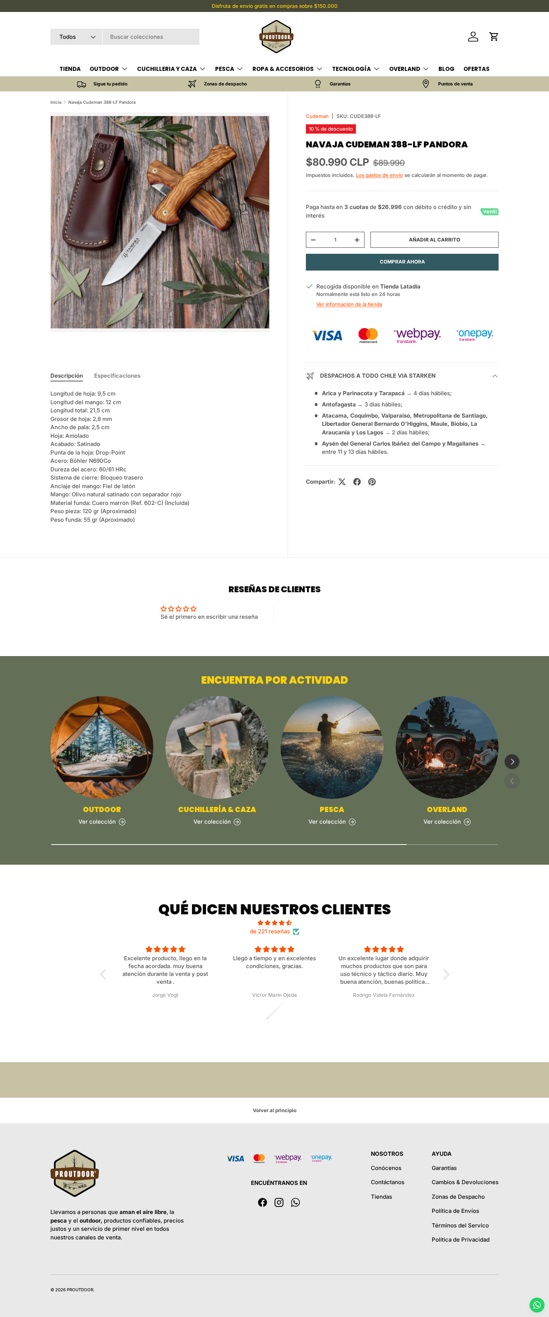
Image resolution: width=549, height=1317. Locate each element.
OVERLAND (404, 69)
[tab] (66, 376)
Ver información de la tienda (349, 305)
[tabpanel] (160, 457)
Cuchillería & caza (217, 810)
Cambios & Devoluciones (465, 1182)
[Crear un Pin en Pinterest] (372, 481)
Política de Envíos (455, 1210)
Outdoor (102, 810)
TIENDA (70, 69)
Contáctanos (387, 1182)
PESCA (224, 69)
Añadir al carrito (434, 240)
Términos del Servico (460, 1225)
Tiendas (381, 1196)
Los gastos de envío (379, 175)
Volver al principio (275, 1110)
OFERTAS (476, 69)
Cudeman (317, 116)
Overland (447, 810)
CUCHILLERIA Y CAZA (167, 69)
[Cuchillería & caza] (217, 747)
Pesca (332, 810)
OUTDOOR (104, 69)
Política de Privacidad (461, 1239)
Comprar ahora (402, 262)
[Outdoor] (101, 747)
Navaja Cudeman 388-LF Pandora (102, 102)
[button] (494, 36)
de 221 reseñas (270, 931)
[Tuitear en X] (342, 481)
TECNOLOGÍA (351, 69)
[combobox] (124, 37)
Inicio (56, 102)
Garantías (444, 1167)
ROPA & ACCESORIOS (283, 69)
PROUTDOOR (80, 1289)
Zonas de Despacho (458, 1196)
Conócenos (386, 1167)
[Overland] (447, 747)
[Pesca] (332, 747)
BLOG (446, 69)
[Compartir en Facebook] (357, 481)
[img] (275, 923)
